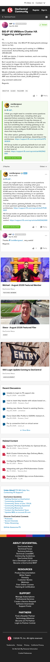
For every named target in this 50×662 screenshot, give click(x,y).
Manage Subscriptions (25, 597)
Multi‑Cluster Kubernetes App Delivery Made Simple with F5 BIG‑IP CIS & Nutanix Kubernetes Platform (26, 453)
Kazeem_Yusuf (23, 403)
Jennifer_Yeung (23, 456)
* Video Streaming (11, 523)
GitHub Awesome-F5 (12, 527)
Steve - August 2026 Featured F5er (19, 328)
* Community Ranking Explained (17, 506)
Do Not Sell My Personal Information (25, 649)
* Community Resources (13, 508)
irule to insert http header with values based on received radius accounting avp (26, 401)
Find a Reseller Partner (25, 616)
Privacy (26, 645)
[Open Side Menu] (3, 10)
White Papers (25, 575)
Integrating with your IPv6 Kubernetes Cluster (25, 469)
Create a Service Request (25, 601)
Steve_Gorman (23, 448)
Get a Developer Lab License (25, 561)
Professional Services (25, 599)
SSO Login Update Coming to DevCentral (22, 370)
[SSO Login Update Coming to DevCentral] (25, 354)
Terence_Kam (22, 471)
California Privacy (37, 645)
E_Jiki (21, 479)
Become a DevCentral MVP (25, 563)
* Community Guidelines (13, 501)
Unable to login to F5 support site (20, 393)
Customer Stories (25, 580)
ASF (10, 24)
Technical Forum (9, 17)
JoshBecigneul (16, 104)
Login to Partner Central (25, 623)
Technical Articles (25, 551)
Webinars (25, 582)
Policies (19, 645)
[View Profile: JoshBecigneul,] (6, 105)
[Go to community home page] (18, 10)
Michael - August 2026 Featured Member (22, 285)
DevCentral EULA (25, 558)
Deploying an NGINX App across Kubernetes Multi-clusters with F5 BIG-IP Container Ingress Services (25, 476)
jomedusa (21, 411)
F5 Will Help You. (17, 490)
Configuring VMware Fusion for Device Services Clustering (26, 461)
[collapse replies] (25, 171)
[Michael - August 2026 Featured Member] (25, 269)
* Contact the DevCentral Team (16, 510)
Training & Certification (25, 587)
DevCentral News (9, 289)
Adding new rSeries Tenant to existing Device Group (25, 408)
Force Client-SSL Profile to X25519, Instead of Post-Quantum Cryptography (25, 416)
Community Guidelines (25, 556)
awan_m (21, 426)
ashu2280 (21, 395)
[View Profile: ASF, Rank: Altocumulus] (5, 25)
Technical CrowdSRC (25, 554)
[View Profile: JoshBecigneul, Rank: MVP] (5, 174)
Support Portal (25, 606)
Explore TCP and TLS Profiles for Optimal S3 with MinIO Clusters (27, 446)
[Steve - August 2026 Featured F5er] (25, 312)
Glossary (25, 577)
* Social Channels (11, 521)
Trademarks (11, 645)
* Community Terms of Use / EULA (17, 503)
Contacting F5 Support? (13, 492)
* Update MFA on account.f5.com (17, 512)
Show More (26, 430)
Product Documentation (25, 573)
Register (36, 10)
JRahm (20, 463)
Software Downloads (25, 604)
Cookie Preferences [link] (25, 653)
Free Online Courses (25, 585)
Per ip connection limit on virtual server (22, 423)
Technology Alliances (25, 618)
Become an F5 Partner (25, 621)
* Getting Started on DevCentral (17, 499)
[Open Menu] (46, 17)
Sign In (44, 10)
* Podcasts (8, 519)
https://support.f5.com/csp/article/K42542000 (28, 220)
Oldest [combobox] (43, 167)
